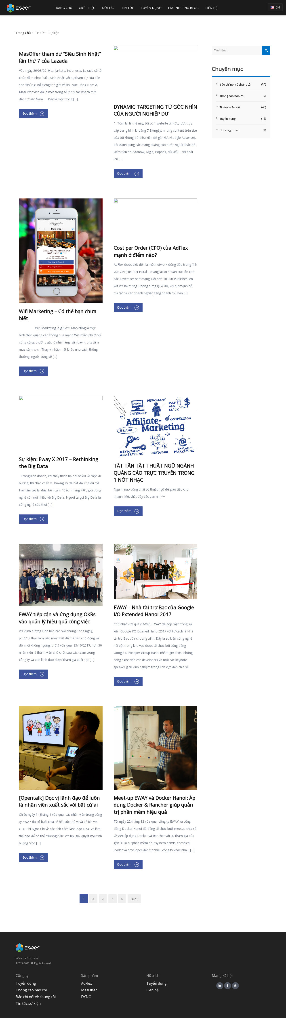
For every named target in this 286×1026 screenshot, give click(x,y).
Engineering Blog (183, 8)
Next (134, 899)
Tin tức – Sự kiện (231, 107)
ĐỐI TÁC (108, 8)
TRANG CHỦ (63, 8)
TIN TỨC (127, 8)
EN (277, 7)
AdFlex (86, 983)
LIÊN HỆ (211, 8)
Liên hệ (152, 990)
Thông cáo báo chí (232, 96)
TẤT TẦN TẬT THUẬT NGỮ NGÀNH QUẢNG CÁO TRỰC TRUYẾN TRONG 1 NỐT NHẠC (154, 472)
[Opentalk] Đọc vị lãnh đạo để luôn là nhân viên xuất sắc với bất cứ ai (59, 801)
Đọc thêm (30, 113)
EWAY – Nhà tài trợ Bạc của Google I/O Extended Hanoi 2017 (154, 610)
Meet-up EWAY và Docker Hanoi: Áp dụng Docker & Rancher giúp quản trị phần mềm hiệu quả (154, 804)
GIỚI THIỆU (87, 8)
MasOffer (89, 990)
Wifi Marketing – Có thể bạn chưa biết (58, 314)
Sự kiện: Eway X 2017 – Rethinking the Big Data (58, 462)
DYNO (86, 996)
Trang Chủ (23, 33)
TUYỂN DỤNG (151, 8)
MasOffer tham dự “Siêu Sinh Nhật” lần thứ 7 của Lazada (60, 57)
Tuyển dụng (228, 119)
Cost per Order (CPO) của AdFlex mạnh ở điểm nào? (151, 251)
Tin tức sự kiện (28, 1003)
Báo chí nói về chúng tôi (235, 84)
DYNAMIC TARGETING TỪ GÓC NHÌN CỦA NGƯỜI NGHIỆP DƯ (155, 110)
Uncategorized (230, 130)
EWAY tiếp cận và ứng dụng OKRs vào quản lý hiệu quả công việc (57, 617)
